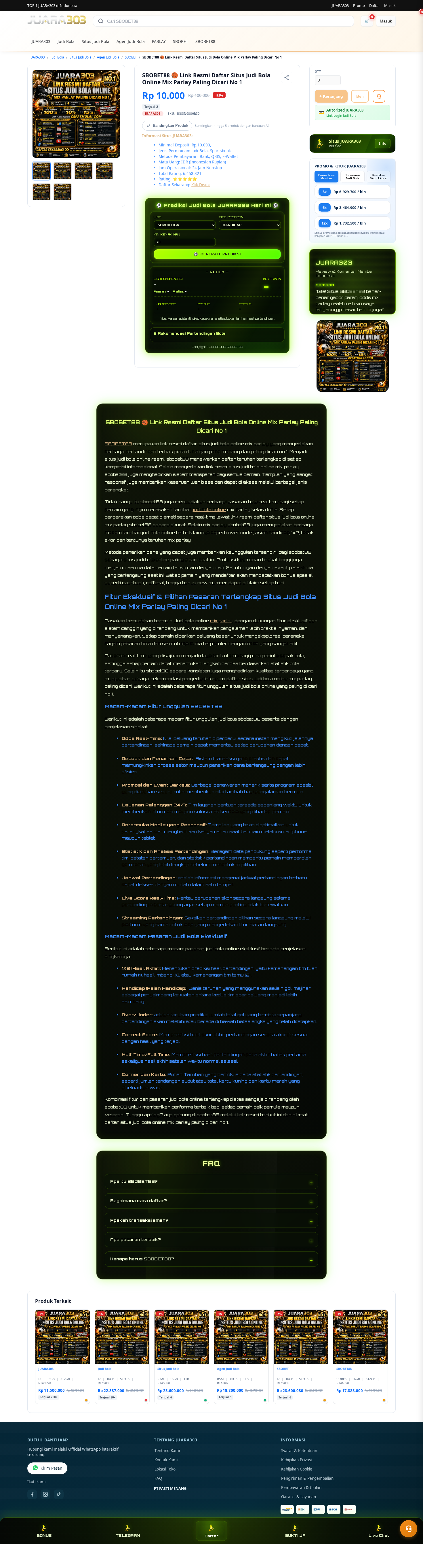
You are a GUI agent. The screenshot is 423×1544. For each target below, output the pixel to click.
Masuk (390, 5)
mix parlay (221, 620)
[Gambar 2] (62, 171)
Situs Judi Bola (95, 41)
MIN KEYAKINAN (167, 234)
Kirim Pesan (51, 1468)
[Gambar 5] (41, 192)
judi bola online (209, 509)
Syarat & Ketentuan (299, 1450)
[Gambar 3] (83, 171)
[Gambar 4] (104, 171)
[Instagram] (45, 1494)
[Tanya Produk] (379, 96)
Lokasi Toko (165, 1469)
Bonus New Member (326, 177)
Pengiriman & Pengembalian (307, 1478)
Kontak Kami (166, 1459)
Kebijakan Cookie (296, 1469)
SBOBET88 (205, 41)
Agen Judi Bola (131, 41)
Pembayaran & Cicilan (301, 1487)
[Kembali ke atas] (410, 1514)
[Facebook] (32, 1494)
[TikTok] (59, 1494)
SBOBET (180, 41)
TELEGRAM (128, 1535)
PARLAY (159, 41)
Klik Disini (200, 184)
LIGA (157, 217)
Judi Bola (66, 41)
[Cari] (101, 21)
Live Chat (379, 1535)
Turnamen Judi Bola (352, 177)
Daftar (374, 5)
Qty (318, 71)
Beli (360, 96)
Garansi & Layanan (298, 1496)
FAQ (158, 1478)
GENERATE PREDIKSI (217, 254)
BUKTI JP (295, 1535)
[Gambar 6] (62, 192)
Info (382, 143)
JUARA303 (340, 5)
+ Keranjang (331, 96)
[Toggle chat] (408, 1528)
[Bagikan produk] (286, 77)
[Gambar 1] (41, 171)
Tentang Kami (167, 1450)
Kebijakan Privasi (296, 1459)
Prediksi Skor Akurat (378, 177)
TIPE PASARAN (231, 217)
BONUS (44, 1535)
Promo (359, 5)
